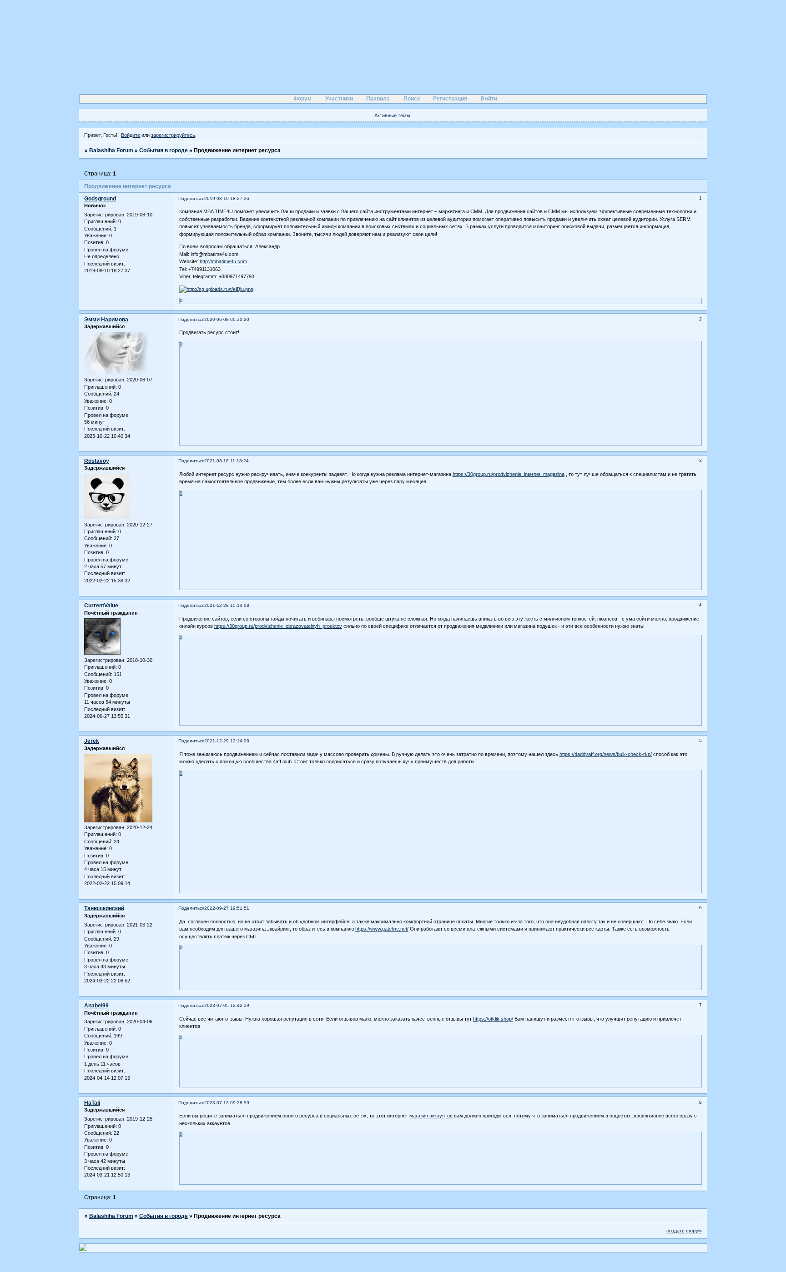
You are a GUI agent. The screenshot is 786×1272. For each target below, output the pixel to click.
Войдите (130, 135)
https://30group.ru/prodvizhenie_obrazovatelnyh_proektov (278, 626)
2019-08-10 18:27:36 (226, 198)
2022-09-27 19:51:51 (226, 908)
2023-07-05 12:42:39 (226, 1005)
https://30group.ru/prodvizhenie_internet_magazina (508, 474)
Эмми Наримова (106, 319)
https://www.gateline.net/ (381, 928)
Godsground (100, 198)
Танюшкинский (104, 908)
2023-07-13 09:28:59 (226, 1102)
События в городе (163, 150)
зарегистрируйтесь (173, 135)
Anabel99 (96, 1005)
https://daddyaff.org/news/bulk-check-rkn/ (605, 754)
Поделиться (191, 198)
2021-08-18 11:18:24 (226, 460)
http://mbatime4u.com (223, 261)
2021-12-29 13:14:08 (226, 740)
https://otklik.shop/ (493, 1019)
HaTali (92, 1103)
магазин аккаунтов (431, 1115)
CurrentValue (101, 605)
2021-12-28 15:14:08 (226, 605)
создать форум (684, 1230)
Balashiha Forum (111, 150)
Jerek (91, 741)
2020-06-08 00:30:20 (226, 319)
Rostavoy (96, 461)
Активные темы (392, 115)
